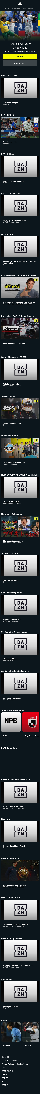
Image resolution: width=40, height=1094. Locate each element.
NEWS (4, 1074)
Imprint (4, 1067)
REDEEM (5, 1078)
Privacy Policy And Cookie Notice (15, 1064)
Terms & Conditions (9, 1060)
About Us (5, 1081)
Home (7, 8)
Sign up (20, 56)
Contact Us (6, 1057)
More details (20, 63)
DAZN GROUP (8, 1071)
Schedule (16, 8)
